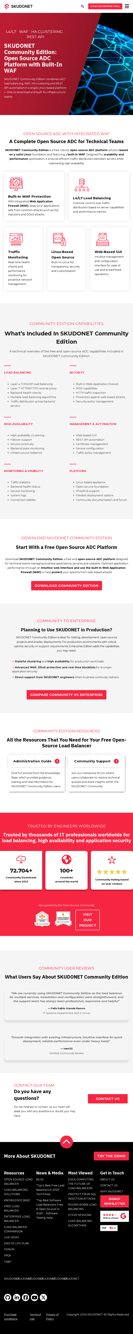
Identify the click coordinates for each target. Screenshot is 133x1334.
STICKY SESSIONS (79, 1215)
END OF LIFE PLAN (16, 1243)
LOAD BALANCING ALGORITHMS (80, 1223)
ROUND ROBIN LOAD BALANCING (82, 1207)
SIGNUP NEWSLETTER (114, 1201)
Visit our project (87, 920)
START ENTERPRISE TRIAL (105, 6)
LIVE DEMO (11, 1237)
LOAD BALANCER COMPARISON (15, 1229)
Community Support (92, 761)
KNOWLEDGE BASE (17, 1200)
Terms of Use (35, 1316)
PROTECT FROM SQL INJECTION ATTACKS (82, 1196)
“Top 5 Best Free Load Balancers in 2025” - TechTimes (50, 1190)
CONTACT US (108, 1099)
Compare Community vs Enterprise (66, 695)
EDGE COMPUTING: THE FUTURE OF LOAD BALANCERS (81, 1184)
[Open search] (82, 6)
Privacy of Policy (52, 1316)
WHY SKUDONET (111, 1191)
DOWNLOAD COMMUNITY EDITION (66, 586)
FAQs (7, 1255)
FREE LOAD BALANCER (11, 1208)
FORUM (9, 1249)
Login (7, 1261)
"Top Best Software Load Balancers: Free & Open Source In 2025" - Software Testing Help (49, 1209)
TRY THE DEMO (111, 1156)
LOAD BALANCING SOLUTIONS (16, 1192)
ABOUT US (107, 1179)
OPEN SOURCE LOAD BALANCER (18, 1181)
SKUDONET (12, 1278)
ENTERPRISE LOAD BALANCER (17, 1219)
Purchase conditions (10, 1316)
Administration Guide (32, 761)
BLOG (40, 1179)
